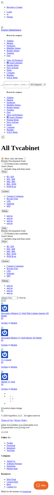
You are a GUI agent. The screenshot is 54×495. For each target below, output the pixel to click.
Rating (4, 211)
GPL (9, 201)
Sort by (22, 298)
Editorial (10, 203)
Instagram (11, 448)
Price (4, 172)
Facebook (11, 445)
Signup (10, 17)
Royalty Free (12, 199)
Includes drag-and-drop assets (17, 169)
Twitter (10, 443)
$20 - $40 (11, 179)
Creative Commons (15, 196)
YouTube (11, 450)
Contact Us (11, 487)
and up (10, 216)
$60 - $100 (11, 184)
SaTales (4, 323)
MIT (9, 206)
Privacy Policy (20, 420)
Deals (9, 70)
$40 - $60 (11, 181)
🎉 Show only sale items (12, 158)
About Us (11, 461)
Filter (4, 228)
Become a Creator (14, 7)
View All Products (15, 60)
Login (9, 12)
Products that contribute (17, 164)
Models (14, 323)
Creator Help (12, 482)
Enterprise (11, 466)
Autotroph (26, 491)
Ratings (5, 281)
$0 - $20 (10, 176)
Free (9, 55)
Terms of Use (7, 420)
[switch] (25, 158)
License (5, 191)
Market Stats (12, 468)
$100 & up (11, 186)
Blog (9, 484)
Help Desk (11, 479)
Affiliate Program (14, 463)
